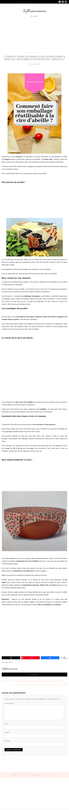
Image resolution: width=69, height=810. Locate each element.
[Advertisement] (34, 32)
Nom (6, 724)
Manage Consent (52, 775)
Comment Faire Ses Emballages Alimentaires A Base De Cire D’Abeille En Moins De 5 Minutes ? (34, 58)
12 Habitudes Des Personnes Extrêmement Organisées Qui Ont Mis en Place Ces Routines (32, 681)
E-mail (7, 732)
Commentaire (9, 703)
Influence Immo (24, 775)
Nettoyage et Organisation (34, 53)
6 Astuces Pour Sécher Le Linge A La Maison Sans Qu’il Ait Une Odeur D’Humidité (39, 684)
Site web (7, 741)
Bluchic (43, 775)
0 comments (34, 674)
